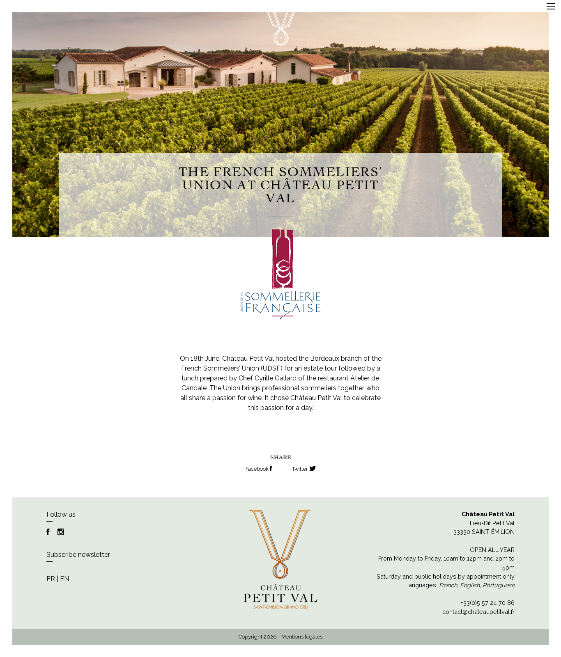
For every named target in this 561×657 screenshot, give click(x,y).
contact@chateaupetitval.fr (478, 611)
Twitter (300, 469)
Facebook (258, 469)
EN (64, 579)
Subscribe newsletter (78, 555)
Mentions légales (301, 637)
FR (50, 579)
